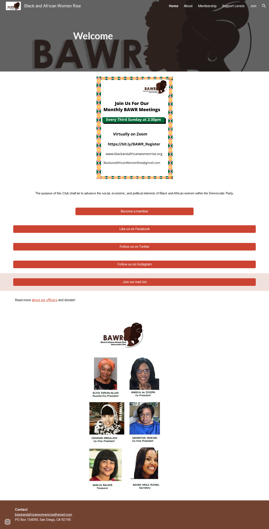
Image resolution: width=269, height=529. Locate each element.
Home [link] (173, 6)
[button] (264, 6)
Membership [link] (207, 6)
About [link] (188, 6)
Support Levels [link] (233, 6)
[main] (93, 36)
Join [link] (253, 6)
